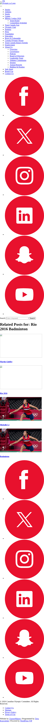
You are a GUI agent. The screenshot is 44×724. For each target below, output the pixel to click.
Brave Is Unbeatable (13, 38)
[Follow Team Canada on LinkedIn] (24, 234)
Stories (7, 10)
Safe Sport (9, 69)
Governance (14, 52)
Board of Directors (17, 56)
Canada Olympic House (14, 40)
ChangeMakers (15, 719)
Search (2, 318)
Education (9, 36)
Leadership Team (16, 58)
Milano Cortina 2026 (13, 18)
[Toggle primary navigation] (1, 1)
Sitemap (8, 710)
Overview (13, 49)
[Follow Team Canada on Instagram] (24, 195)
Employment (10, 45)
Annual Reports (16, 65)
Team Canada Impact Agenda (16, 43)
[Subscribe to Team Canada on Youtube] (24, 314)
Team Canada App (12, 25)
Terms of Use (10, 714)
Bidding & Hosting (17, 67)
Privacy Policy (10, 712)
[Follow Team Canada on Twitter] (24, 155)
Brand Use (9, 71)
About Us (8, 47)
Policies (13, 54)
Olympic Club (10, 27)
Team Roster (15, 21)
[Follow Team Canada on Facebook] (24, 115)
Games (7, 16)
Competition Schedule (18, 23)
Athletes (8, 12)
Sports (7, 14)
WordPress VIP (26, 721)
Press (7, 32)
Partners (8, 29)
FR (3, 1)
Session (13, 63)
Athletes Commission (18, 60)
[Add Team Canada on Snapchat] (24, 274)
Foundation (9, 34)
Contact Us (9, 74)
